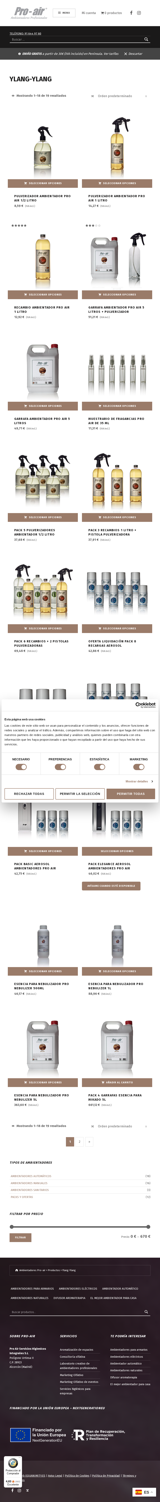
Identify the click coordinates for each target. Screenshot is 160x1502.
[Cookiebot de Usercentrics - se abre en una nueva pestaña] (138, 705)
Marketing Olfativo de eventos (79, 1382)
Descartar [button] (135, 54)
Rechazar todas (29, 793)
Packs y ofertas (22, 1197)
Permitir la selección (80, 793)
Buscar (146, 1312)
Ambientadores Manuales (29, 1183)
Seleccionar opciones (45, 183)
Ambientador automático (120, 1288)
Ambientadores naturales (29, 1298)
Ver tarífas (111, 54)
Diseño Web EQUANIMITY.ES (27, 1475)
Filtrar (20, 1237)
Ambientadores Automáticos (31, 1176)
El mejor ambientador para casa (113, 1298)
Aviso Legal (55, 1475)
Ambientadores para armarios (32, 1288)
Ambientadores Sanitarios (30, 1190)
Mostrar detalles (137, 781)
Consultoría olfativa (72, 1356)
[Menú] (19, 1458)
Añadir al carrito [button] (119, 1082)
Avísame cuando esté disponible (111, 885)
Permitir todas (131, 793)
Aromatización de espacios (76, 1349)
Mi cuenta (89, 13)
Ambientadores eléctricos (78, 1288)
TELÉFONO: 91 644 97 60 (25, 33)
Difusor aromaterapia (69, 1298)
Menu (66, 12)
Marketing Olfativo (71, 1375)
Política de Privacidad (106, 1475)
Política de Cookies (77, 1475)
